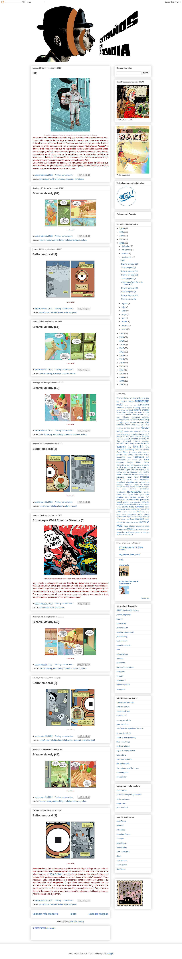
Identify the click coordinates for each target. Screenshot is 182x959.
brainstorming (121, 415)
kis (125, 465)
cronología (121, 425)
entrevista (120, 439)
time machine (144, 516)
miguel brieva (122, 654)
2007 (122, 384)
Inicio (73, 914)
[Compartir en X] (84, 175)
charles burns (127, 420)
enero (124, 329)
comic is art (121, 715)
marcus (146, 474)
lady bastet (137, 467)
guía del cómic (123, 724)
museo (138, 487)
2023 (122, 239)
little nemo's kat (123, 742)
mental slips (132, 480)
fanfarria (145, 443)
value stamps (129, 526)
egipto (136, 431)
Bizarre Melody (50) (46, 387)
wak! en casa (140, 530)
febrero (125, 325)
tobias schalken (123, 685)
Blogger (110, 953)
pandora (133, 497)
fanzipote (121, 447)
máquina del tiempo (129, 474)
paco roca (121, 663)
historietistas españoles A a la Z (130, 729)
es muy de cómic (124, 720)
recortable (129, 504)
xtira (144, 532)
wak (125, 529)
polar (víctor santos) (125, 667)
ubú (118, 522)
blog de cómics (123, 707)
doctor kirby (58, 240)
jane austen (132, 460)
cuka (133, 425)
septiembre (127, 257)
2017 (122, 348)
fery (129, 447)
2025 (122, 232)
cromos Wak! (143, 422)
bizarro (119, 412)
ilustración (139, 457)
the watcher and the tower (128, 768)
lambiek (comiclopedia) (126, 737)
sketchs (124, 512)
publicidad (145, 502)
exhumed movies (131, 441)
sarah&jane (121, 509)
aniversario (59, 179)
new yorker (122, 489)
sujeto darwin (143, 514)
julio (124, 307)
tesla (136, 516)
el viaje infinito (128, 436)
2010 (122, 374)
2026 (122, 228)
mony (127, 486)
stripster (120, 676)
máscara (77, 740)
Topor (132, 519)
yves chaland (122, 808)
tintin (118, 519)
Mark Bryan (121, 843)
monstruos (121, 487)
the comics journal (124, 759)
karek (60, 312)
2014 (122, 359)
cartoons (139, 415)
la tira (120, 467)
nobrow (120, 658)
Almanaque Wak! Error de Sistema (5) (58, 520)
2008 (122, 381)
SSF (139, 511)
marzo (125, 322)
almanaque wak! (46, 179)
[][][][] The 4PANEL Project (127, 610)
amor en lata (130, 405)
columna (135, 420)
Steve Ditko (121, 514)
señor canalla (131, 509)
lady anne (68, 740)
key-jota (130, 463)
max (118, 650)
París (147, 497)
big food (129, 410)
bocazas (138, 412)
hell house (128, 455)
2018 (122, 344)
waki (127, 532)
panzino (141, 497)
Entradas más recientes (45, 914)
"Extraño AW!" (56, 874)
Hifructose (121, 830)
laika (144, 467)
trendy (147, 519)
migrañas (130, 482)
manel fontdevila (123, 645)
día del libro (125, 428)
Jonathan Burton (124, 834)
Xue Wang (121, 869)
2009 (122, 377)
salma (83, 240)
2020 (122, 337)
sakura (119, 507)
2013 (122, 363)
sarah (147, 507)
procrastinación (135, 502)
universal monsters (132, 522)
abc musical (122, 401)
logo (144, 470)
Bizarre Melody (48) (46, 754)
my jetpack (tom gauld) (129, 555)
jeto (140, 460)
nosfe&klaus (144, 489)
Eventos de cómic (138, 439)
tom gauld (121, 689)
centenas (69, 179)
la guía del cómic (124, 733)
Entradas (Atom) (76, 921)
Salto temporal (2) (45, 683)
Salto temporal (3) (45, 448)
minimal (142, 482)
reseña (140, 504)
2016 (122, 352)
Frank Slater (122, 452)
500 (35, 73)
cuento (128, 425)
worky (132, 532)
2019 (122, 341)
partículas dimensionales (128, 499)
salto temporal (70, 312)
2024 (122, 236)
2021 (122, 333)
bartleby (136, 407)
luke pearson (122, 641)
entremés (145, 437)
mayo (124, 314)
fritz (121, 560)
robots (146, 504)
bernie (143, 408)
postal (119, 502)
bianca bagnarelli (124, 615)
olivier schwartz (123, 799)
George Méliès (137, 452)
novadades (121, 492)
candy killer (121, 623)
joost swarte (122, 790)
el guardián (133, 434)
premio (125, 502)
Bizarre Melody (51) (46, 326)
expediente (145, 441)
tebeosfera (130, 516)
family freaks (135, 444)
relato (135, 504)
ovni (126, 497)
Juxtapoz (120, 839)
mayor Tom (132, 477)
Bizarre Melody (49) (46, 622)
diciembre (126, 246)
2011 (122, 370)
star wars (145, 512)
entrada (138, 436)
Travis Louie (122, 865)
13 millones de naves (125, 702)
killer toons (142, 462)
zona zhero (121, 777)
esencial (127, 439)
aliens (131, 401)
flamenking (129, 449)
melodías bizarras (72, 240)
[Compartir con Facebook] (86, 175)
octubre (125, 253)
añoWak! (120, 407)
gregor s (146, 452)
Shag (119, 856)
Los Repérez (144, 472)
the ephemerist (123, 764)
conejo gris (123, 422)
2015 (122, 355)
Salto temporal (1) (45, 815)
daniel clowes (122, 628)
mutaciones (145, 486)
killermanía (120, 465)
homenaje (121, 457)
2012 (122, 366)
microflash (121, 482)
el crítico (143, 432)
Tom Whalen (122, 860)
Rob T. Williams (123, 852)
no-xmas (133, 489)
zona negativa (122, 772)
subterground (131, 514)
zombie (130, 534)
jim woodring (122, 636)
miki (136, 482)
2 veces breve (123, 398)
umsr (122, 522)
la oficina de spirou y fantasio (129, 794)
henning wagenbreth (125, 632)
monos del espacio (141, 484)
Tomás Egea (125, 519)
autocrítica (128, 407)
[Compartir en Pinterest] (89, 175)
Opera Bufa (121, 495)
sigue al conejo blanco (126, 750)
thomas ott (121, 680)
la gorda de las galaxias (141, 465)
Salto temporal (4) (45, 254)
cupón (138, 425)
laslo (133, 470)
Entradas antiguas (98, 914)
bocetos (146, 412)
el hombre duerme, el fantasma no (128, 582)
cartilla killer (131, 415)
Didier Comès (135, 428)
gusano (119, 455)
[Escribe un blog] (81, 175)
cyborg (143, 425)
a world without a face (139, 398)
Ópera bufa (133, 495)
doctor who (128, 431)
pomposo (144, 499)
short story (140, 509)
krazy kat (130, 465)
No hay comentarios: (64, 175)
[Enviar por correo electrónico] (79, 175)
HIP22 (146, 454)
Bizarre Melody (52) (46, 193)
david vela (124, 565)
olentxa (146, 492)
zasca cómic (123, 534)
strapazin (120, 671)
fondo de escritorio (142, 449)
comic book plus (123, 711)
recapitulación (121, 504)
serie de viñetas (123, 746)
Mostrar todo (145, 598)
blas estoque (127, 412)
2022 (122, 243)
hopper (129, 457)
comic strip (143, 419)
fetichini (54, 312)
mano (119, 474)
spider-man (132, 512)
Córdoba (133, 422)
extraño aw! (44, 312)
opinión (141, 495)
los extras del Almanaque (133, 471)
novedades (79, 179)
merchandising (144, 480)
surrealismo (121, 516)
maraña (140, 474)
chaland (120, 420)
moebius (128, 484)
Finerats (120, 825)
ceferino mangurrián (131, 417)
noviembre (126, 250)
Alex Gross (121, 821)
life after (139, 470)
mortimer (132, 486)
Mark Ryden (122, 847)
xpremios (138, 532)
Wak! (130, 529)
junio (124, 311)
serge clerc (121, 803)
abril (124, 318)
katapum (120, 462)
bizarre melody (45, 240)
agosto (125, 303)
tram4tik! (139, 519)
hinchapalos (139, 454)
